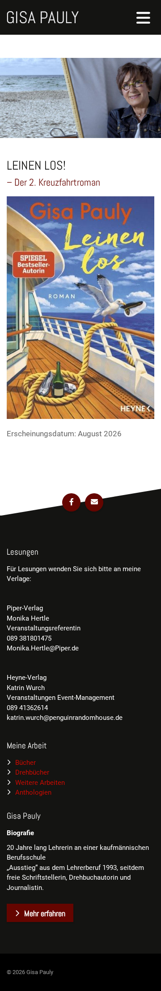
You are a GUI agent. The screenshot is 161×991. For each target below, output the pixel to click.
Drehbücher (32, 772)
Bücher (25, 763)
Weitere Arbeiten (40, 783)
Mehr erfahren (44, 913)
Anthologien (33, 792)
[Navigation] (143, 17)
